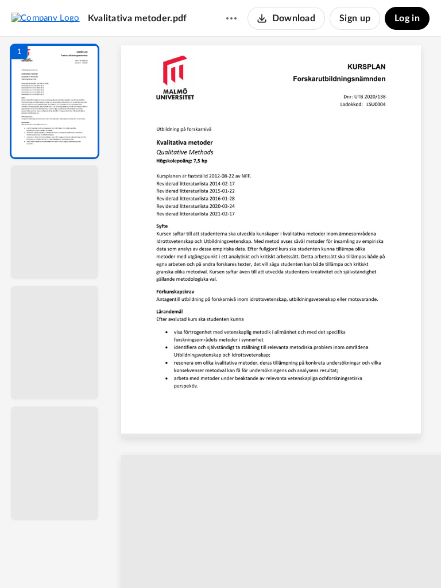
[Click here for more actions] (231, 18)
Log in (407, 18)
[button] (54, 101)
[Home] (45, 18)
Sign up (354, 18)
